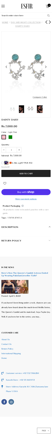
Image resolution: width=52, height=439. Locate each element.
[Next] (45, 66)
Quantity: (5, 144)
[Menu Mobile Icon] (3, 6)
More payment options (26, 199)
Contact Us (6, 344)
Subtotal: (5, 155)
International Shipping (11, 353)
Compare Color (40, 97)
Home (5, 22)
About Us (5, 339)
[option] (26, 67)
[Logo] (27, 6)
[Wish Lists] (4, 183)
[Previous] (6, 66)
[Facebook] (4, 402)
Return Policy (7, 349)
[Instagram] (11, 402)
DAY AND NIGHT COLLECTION (25, 22)
